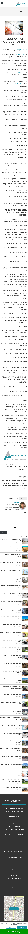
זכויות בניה (17, 72)
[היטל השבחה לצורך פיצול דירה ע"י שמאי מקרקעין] (25, 727)
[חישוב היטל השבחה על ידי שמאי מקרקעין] (25, 572)
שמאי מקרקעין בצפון (14, 861)
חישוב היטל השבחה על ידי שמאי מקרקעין (11, 570)
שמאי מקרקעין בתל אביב (14, 846)
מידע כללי (14, 888)
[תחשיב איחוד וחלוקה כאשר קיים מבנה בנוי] (25, 619)
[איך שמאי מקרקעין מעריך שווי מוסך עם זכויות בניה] (25, 580)
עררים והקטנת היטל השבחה (14, 826)
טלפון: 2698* (14, 876)
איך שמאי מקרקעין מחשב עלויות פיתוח (12, 694)
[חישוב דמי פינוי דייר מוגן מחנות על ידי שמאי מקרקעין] (25, 564)
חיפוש (14, 527)
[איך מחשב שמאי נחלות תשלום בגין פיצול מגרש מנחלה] (25, 650)
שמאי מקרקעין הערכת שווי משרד (15, 811)
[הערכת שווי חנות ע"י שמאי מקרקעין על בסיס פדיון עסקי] (25, 751)
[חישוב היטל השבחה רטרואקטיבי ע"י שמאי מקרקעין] (25, 704)
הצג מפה (14, 909)
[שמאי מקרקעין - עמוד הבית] (22, 12)
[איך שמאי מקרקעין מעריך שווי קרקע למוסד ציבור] (25, 766)
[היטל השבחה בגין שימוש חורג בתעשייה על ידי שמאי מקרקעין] (25, 712)
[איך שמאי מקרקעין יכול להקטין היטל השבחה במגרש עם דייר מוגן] (25, 743)
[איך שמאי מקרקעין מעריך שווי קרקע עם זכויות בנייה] (25, 789)
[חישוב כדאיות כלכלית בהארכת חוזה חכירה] (25, 588)
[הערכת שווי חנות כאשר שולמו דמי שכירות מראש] (25, 603)
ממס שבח (18, 84)
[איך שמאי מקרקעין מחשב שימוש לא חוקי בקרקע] (25, 665)
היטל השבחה (19, 54)
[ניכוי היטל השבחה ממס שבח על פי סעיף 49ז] (25, 774)
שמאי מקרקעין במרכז (15, 843)
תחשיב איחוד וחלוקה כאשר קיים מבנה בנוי (11, 616)
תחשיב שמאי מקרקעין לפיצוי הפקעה (14, 823)
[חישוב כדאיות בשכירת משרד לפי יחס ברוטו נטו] (25, 541)
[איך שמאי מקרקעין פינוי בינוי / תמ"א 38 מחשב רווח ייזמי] (25, 626)
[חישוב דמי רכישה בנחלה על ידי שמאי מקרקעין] (25, 549)
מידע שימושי (17, 49)
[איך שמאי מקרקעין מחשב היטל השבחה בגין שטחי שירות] (25, 720)
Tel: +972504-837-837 (15, 879)
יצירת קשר (15, 885)
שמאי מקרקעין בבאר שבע (15, 858)
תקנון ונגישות (14, 891)
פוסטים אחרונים (13, 498)
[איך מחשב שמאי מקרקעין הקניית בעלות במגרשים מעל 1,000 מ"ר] (25, 782)
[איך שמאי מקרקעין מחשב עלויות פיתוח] (25, 696)
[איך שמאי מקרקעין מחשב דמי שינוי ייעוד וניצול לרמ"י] (25, 673)
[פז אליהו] (22, 509)
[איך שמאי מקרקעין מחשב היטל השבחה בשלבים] (25, 735)
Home (25, 49)
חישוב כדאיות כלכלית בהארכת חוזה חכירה (11, 585)
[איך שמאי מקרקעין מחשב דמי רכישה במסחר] (25, 657)
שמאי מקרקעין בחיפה (15, 864)
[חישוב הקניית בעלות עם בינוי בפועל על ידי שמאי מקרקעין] (25, 681)
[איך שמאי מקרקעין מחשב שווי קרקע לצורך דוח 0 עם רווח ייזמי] (25, 611)
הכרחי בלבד (11, 927)
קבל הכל (22, 927)
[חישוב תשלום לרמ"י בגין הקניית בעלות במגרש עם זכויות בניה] (25, 688)
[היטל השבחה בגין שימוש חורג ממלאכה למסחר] (25, 595)
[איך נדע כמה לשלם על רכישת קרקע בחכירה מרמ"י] (25, 634)
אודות (14, 882)
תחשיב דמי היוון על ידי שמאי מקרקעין (15, 829)
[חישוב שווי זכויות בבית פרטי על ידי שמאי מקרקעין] (25, 557)
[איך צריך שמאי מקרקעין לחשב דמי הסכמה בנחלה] (25, 642)
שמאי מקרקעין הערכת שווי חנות (14, 808)
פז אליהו (16, 502)
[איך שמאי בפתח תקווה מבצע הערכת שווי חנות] (25, 758)
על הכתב (23, 498)
